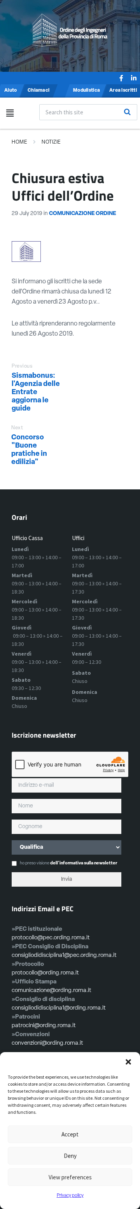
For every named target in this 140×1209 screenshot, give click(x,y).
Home (19, 142)
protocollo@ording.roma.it (45, 973)
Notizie (51, 142)
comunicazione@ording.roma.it (51, 991)
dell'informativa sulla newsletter (83, 863)
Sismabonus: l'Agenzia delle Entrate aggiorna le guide (36, 392)
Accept (70, 1134)
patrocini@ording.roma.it (44, 1026)
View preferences (70, 1177)
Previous (22, 366)
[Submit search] (127, 112)
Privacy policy (70, 1195)
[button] (128, 1062)
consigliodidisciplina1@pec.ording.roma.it (64, 955)
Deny (70, 1155)
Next (17, 427)
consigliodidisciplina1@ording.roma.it (59, 1008)
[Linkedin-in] (134, 78)
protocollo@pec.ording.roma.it (51, 938)
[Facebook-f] (121, 78)
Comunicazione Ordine (82, 214)
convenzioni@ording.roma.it (47, 1043)
